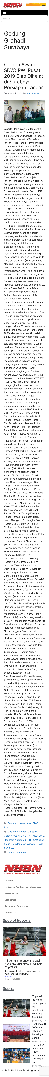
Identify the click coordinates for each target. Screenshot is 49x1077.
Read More (9, 977)
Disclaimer (10, 899)
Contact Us (11, 912)
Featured (13, 823)
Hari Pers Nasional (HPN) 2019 (21, 840)
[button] (4, 12)
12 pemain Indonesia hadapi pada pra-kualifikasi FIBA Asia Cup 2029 (23, 964)
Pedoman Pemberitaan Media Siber (23, 887)
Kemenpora (25, 823)
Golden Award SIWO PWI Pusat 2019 (24, 835)
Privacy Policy (12, 893)
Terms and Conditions (16, 906)
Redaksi (9, 880)
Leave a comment (17, 852)
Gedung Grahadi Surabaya (22, 831)
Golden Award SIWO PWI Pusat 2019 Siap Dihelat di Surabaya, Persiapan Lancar (23, 76)
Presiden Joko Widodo (23, 844)
